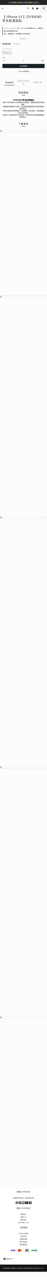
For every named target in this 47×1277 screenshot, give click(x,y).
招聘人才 (23, 1217)
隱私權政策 (23, 1244)
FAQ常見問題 (23, 1233)
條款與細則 (23, 1242)
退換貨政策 (23, 1239)
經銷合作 (23, 1214)
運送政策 (23, 1236)
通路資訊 (23, 1220)
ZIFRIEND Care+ (23, 1222)
